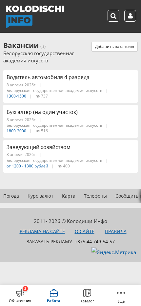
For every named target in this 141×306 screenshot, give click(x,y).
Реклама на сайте (42, 231)
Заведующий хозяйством (38, 147)
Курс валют (40, 196)
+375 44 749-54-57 (95, 241)
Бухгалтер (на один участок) (42, 112)
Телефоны (95, 196)
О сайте (84, 231)
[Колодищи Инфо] (35, 17)
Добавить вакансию (114, 46)
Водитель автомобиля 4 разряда (48, 77)
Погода (11, 196)
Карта (68, 196)
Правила (116, 231)
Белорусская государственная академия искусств (54, 90)
